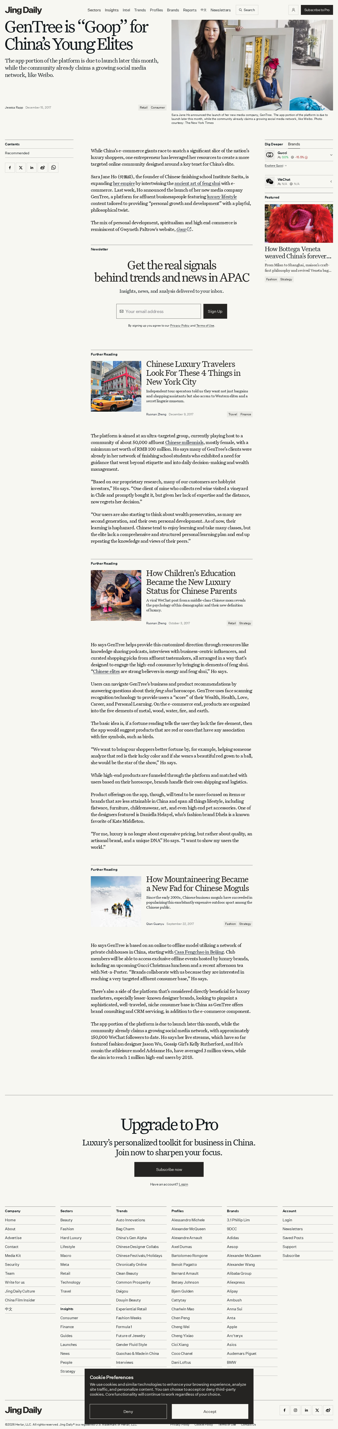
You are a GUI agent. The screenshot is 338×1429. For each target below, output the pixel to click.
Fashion (230, 924)
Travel (232, 414)
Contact (12, 1246)
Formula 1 (124, 1326)
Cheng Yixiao (182, 1335)
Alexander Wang (241, 1264)
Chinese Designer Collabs (137, 1246)
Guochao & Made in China (137, 1353)
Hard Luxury (70, 1237)
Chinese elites (106, 671)
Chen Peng (180, 1318)
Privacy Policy (180, 325)
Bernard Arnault (185, 1273)
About (10, 1229)
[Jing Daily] (23, 11)
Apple (232, 1326)
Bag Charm (125, 1229)
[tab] (294, 144)
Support (290, 1246)
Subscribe (291, 1255)
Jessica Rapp (14, 107)
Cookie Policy (203, 1424)
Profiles (156, 10)
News (65, 1353)
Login (183, 1184)
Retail (143, 107)
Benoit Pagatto (184, 1264)
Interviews (125, 1362)
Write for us (15, 1282)
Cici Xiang (180, 1344)
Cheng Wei (180, 1326)
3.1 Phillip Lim (238, 1220)
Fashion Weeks (129, 1318)
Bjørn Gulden (182, 1291)
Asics (231, 1344)
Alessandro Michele (188, 1220)
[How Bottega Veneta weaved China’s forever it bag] (299, 223)
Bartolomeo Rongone (189, 1255)
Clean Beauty (127, 1273)
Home (10, 1220)
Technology (70, 1282)
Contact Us (248, 1424)
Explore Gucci (274, 165)
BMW (231, 1362)
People (66, 1362)
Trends (140, 10)
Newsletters (221, 10)
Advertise (13, 1237)
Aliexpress (236, 1282)
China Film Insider (20, 1300)
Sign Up (215, 311)
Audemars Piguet (242, 1353)
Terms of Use (205, 325)
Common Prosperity (133, 1282)
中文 (8, 1309)
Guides (66, 1335)
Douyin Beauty (128, 1300)
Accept (210, 1411)
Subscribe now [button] (169, 1169)
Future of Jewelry (130, 1335)
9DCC (232, 1229)
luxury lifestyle (222, 196)
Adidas (233, 1237)
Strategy (245, 623)
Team (9, 1273)
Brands (173, 10)
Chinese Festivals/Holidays (139, 1255)
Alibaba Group (239, 1273)
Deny (128, 1411)
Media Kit (13, 1255)
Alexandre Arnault (186, 1237)
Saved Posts (293, 1237)
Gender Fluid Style (131, 1344)
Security (12, 1264)
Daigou (122, 1291)
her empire (124, 183)
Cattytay (178, 1300)
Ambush (234, 1300)
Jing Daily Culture (20, 1291)
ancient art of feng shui (197, 183)
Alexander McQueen (188, 1229)
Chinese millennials (184, 442)
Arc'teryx (235, 1335)
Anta (231, 1318)
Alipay (232, 1291)
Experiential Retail (131, 1309)
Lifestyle (67, 1246)
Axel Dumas (181, 1246)
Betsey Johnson (185, 1282)
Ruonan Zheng (156, 414)
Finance (246, 414)
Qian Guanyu (155, 924)
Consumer (158, 107)
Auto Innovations (130, 1220)
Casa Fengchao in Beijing (199, 952)
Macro (65, 1255)
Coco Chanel (182, 1353)
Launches (68, 1344)
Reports (190, 10)
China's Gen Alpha (131, 1237)
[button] (293, 10)
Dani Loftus (181, 1362)
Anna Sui (234, 1309)
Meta (64, 1264)
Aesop (232, 1246)
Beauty (66, 1220)
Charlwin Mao (182, 1309)
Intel (126, 10)
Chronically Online (131, 1264)
